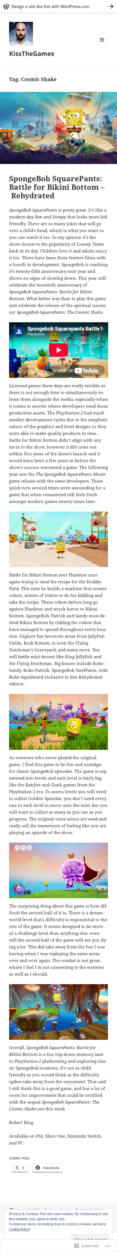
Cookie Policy (19, 1229)
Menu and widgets (102, 45)
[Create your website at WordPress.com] (58, 6)
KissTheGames (31, 53)
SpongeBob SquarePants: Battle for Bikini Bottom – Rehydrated (57, 187)
